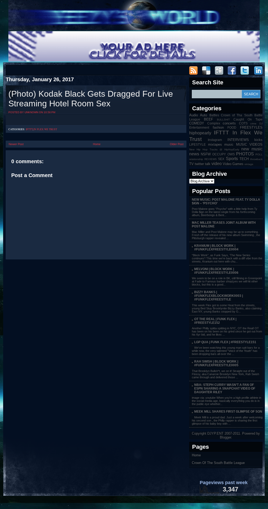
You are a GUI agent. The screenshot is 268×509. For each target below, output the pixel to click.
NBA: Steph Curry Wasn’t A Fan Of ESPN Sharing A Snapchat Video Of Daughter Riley (224, 388)
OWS (231, 154)
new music (252, 149)
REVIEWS (210, 159)
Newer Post (16, 144)
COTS (243, 123)
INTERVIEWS (238, 140)
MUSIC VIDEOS (249, 144)
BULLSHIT (223, 119)
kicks (258, 140)
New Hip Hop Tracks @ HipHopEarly (214, 149)
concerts (229, 123)
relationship (196, 159)
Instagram (215, 139)
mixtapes (215, 144)
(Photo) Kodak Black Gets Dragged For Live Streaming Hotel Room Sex (90, 98)
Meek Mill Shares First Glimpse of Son (228, 411)
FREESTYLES (251, 127)
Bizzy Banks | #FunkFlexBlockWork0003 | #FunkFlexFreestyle (218, 295)
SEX (221, 159)
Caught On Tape (248, 119)
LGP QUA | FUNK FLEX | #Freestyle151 (225, 342)
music (228, 144)
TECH (244, 159)
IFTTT (29, 129)
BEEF (208, 119)
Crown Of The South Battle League (218, 463)
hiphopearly (200, 133)
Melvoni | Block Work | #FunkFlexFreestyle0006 (216, 271)
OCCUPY (219, 154)
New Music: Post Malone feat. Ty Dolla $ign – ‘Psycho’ (226, 201)
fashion (218, 127)
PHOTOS (245, 154)
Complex (213, 123)
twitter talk (202, 164)
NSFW (206, 154)
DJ (261, 123)
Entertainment (199, 127)
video (216, 163)
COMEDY (196, 123)
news (194, 154)
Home (96, 144)
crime (253, 123)
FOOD (231, 127)
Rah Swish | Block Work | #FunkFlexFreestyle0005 (216, 363)
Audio (193, 115)
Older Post (176, 144)
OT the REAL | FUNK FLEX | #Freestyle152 (215, 321)
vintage (248, 164)
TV (191, 164)
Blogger (225, 437)
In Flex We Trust (45, 129)
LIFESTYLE (197, 144)
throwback (256, 159)
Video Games (233, 164)
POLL (259, 154)
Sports (232, 158)
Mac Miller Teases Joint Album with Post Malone (224, 224)
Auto (203, 115)
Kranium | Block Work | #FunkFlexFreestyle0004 (216, 247)
